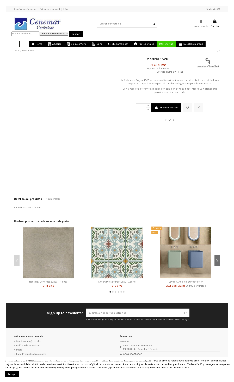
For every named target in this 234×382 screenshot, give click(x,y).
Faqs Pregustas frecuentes (31, 354)
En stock (19, 207)
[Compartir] (166, 120)
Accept (12, 374)
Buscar (76, 34)
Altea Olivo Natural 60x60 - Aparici (117, 281)
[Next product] (219, 51)
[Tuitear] (170, 120)
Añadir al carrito (169, 107)
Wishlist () (214, 9)
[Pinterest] (173, 120)
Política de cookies (179, 367)
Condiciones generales (25, 9)
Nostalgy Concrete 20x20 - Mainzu (48, 281)
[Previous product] (217, 51)
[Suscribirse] (185, 313)
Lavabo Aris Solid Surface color (186, 281)
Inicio (66, 9)
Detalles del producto (28, 199)
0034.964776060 (132, 354)
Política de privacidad (50, 9)
